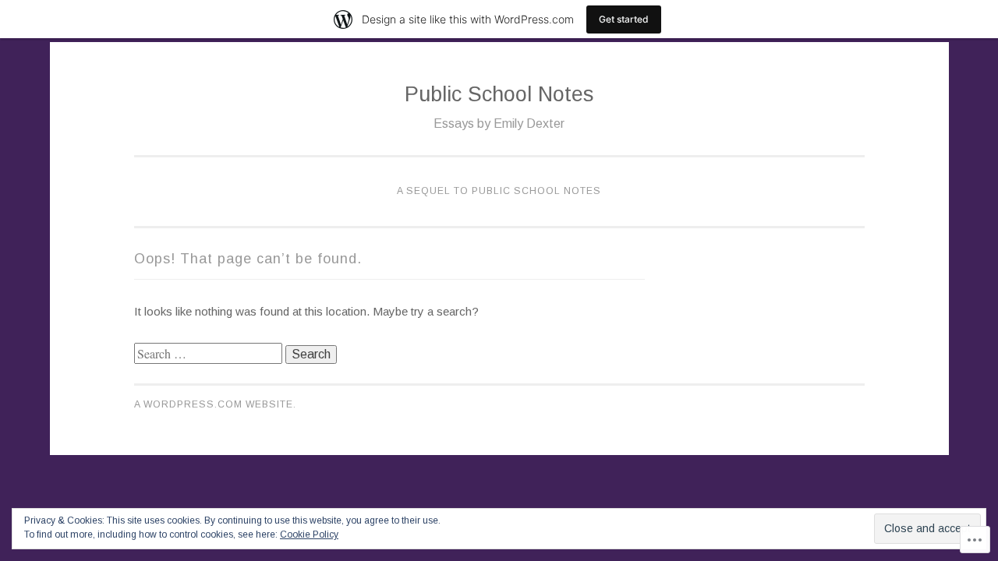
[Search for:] (209, 354)
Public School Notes (499, 94)
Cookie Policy (309, 534)
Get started (624, 19)
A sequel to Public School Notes (499, 190)
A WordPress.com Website (213, 404)
